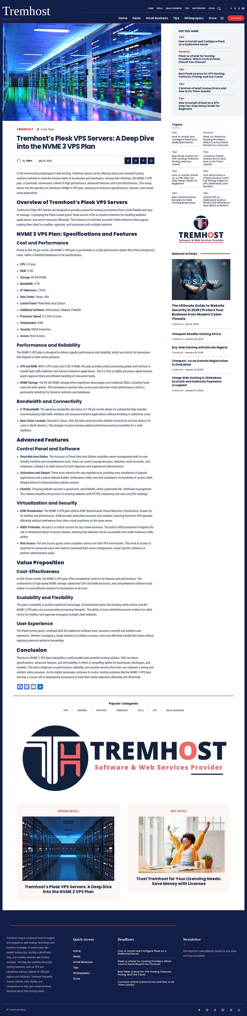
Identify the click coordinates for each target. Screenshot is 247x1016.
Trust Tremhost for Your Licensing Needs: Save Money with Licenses (178, 881)
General (184, 51)
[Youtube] (243, 9)
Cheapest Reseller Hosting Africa (196, 334)
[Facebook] (231, 9)
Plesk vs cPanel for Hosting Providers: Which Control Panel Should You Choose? (199, 59)
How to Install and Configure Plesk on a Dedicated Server (202, 43)
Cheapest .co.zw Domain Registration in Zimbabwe (200, 363)
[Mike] (20, 161)
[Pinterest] (143, 160)
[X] (239, 9)
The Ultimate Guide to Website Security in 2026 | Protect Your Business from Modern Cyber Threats (198, 312)
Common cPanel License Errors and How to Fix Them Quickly (202, 89)
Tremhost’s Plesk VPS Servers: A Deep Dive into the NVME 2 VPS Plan (68, 889)
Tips (181, 37)
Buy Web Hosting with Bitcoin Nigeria (200, 347)
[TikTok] (215, 1010)
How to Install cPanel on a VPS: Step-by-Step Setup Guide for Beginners (199, 106)
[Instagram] (235, 9)
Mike (29, 160)
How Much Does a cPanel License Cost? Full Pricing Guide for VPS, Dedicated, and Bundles (216, 180)
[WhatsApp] (151, 160)
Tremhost (25, 129)
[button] (219, 8)
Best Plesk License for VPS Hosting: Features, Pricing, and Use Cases (202, 75)
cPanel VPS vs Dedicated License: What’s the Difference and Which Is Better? (216, 201)
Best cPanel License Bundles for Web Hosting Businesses (184, 200)
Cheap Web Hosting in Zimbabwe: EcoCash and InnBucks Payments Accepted (197, 381)
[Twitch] (223, 1010)
